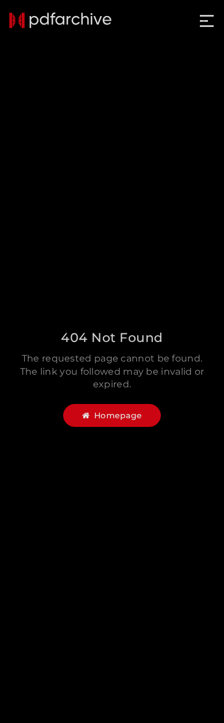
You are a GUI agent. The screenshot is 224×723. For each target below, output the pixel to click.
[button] (207, 21)
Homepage (118, 415)
